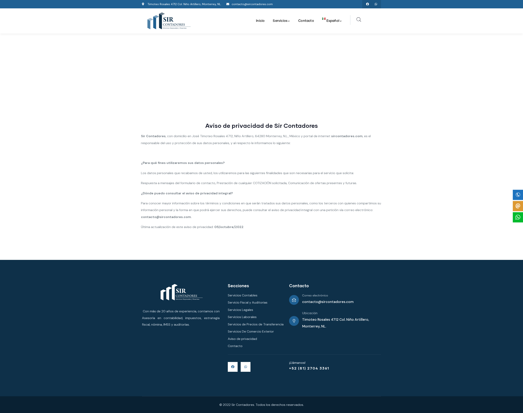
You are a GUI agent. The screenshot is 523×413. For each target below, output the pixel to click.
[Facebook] (367, 4)
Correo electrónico (315, 295)
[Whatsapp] (376, 4)
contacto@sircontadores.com (328, 301)
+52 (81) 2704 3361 (309, 368)
